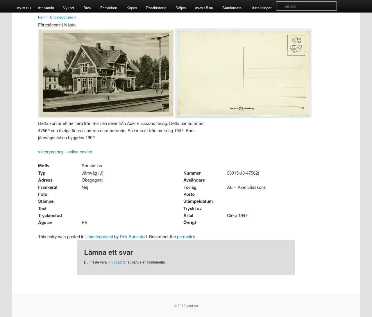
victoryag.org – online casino (65, 151)
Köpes (131, 7)
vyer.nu (24, 7)
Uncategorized (61, 17)
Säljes (181, 7)
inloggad (115, 261)
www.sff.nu (204, 7)
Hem (42, 17)
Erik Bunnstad (133, 236)
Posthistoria (156, 7)
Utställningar (261, 7)
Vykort (68, 7)
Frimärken (108, 7)
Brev (87, 7)
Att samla (46, 7)
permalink (186, 236)
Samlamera (232, 7)
